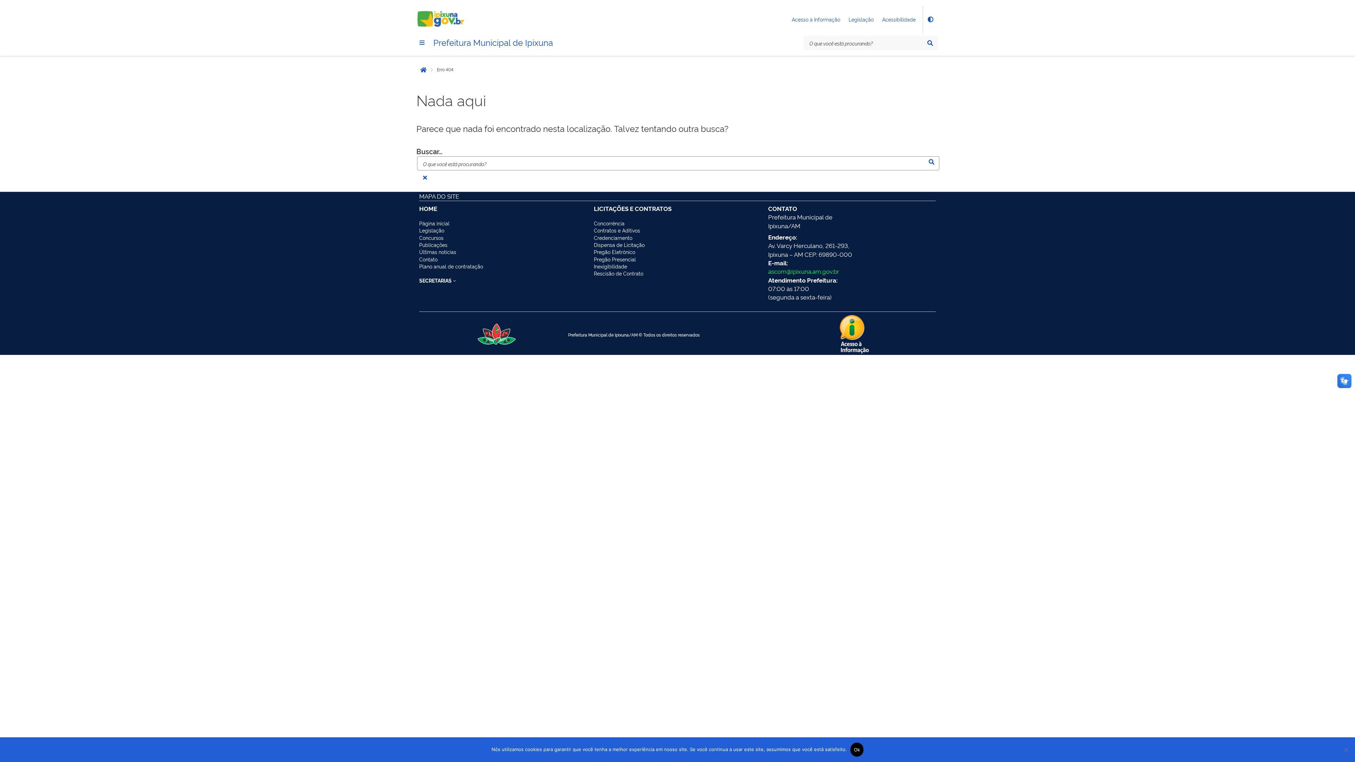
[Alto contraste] (930, 19)
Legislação (861, 19)
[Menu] (422, 42)
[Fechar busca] (425, 177)
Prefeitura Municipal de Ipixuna (493, 42)
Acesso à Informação (816, 19)
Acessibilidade (899, 19)
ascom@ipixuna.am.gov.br (803, 271)
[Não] (1346, 749)
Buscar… (429, 151)
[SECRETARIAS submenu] (454, 280)
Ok (857, 749)
